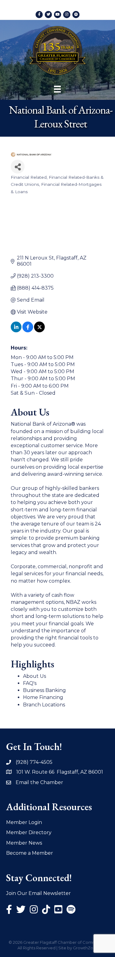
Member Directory (29, 832)
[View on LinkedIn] (16, 331)
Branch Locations (44, 705)
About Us (34, 676)
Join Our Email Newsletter (38, 893)
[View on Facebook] (27, 331)
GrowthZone (85, 947)
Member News (24, 843)
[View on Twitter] (39, 331)
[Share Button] (18, 167)
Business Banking (44, 690)
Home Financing (43, 697)
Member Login (24, 822)
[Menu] (57, 89)
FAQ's (29, 683)
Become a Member (29, 853)
